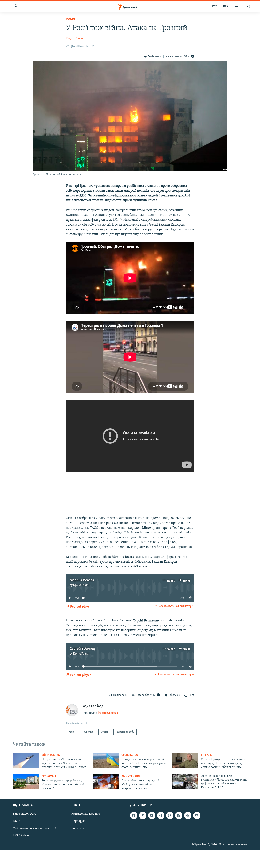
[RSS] (178, 815)
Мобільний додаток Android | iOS (35, 828)
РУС (214, 6)
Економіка (49, 776)
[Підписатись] (196, 815)
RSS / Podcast (21, 835)
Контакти (78, 828)
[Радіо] (248, 6)
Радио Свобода (76, 38)
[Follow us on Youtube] (151, 815)
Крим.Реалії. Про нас (85, 813)
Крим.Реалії (81, 585)
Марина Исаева (82, 580)
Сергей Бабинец (82, 649)
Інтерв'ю (206, 755)
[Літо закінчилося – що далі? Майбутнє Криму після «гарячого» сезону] (106, 781)
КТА (225, 6)
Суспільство (129, 755)
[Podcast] (187, 815)
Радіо (16, 821)
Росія (70, 19)
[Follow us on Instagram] (169, 815)
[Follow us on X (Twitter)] (142, 815)
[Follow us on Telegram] (160, 815)
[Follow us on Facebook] (133, 815)
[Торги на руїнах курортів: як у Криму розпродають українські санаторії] (26, 781)
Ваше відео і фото (24, 813)
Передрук (78, 821)
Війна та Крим (51, 755)
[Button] (153, 56)
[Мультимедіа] (236, 6)
